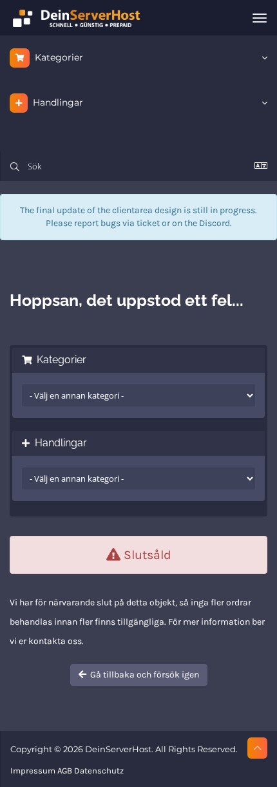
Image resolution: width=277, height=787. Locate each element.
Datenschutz (99, 770)
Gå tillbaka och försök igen (142, 674)
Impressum (32, 770)
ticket (148, 223)
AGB (64, 770)
